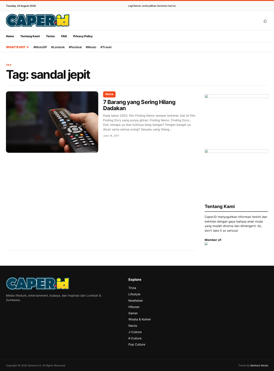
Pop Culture (136, 344)
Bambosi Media (259, 365)
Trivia (109, 94)
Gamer (133, 313)
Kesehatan (135, 300)
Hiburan (133, 307)
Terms (50, 36)
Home (10, 36)
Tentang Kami (30, 36)
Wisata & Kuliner (139, 319)
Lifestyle (134, 294)
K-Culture (134, 338)
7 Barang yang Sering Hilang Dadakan (139, 105)
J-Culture (135, 332)
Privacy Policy (83, 36)
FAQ (64, 36)
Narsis (132, 325)
